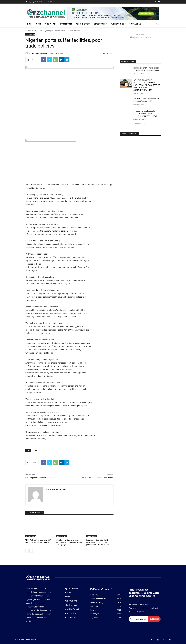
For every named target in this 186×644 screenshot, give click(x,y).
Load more (139, 124)
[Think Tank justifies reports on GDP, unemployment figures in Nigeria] (39, 527)
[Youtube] (159, 1)
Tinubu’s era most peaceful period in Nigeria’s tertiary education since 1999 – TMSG (145, 113)
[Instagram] (148, 1)
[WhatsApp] (55, 59)
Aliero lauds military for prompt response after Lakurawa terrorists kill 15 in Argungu (69, 542)
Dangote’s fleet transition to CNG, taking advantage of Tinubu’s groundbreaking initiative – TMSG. (98, 542)
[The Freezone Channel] (27, 53)
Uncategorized (37, 31)
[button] (157, 24)
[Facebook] (145, 1)
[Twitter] (152, 1)
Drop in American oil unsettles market (97, 478)
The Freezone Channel (39, 53)
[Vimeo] (155, 1)
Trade (35, 450)
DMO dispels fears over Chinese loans (41, 478)
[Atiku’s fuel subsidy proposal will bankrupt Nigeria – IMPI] (126, 101)
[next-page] (31, 550)
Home (27, 31)
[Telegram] (66, 59)
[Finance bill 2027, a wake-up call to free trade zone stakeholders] (126, 71)
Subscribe (154, 619)
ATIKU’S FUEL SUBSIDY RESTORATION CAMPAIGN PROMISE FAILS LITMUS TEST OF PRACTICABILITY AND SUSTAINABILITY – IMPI (146, 85)
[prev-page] (27, 550)
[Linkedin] (61, 59)
